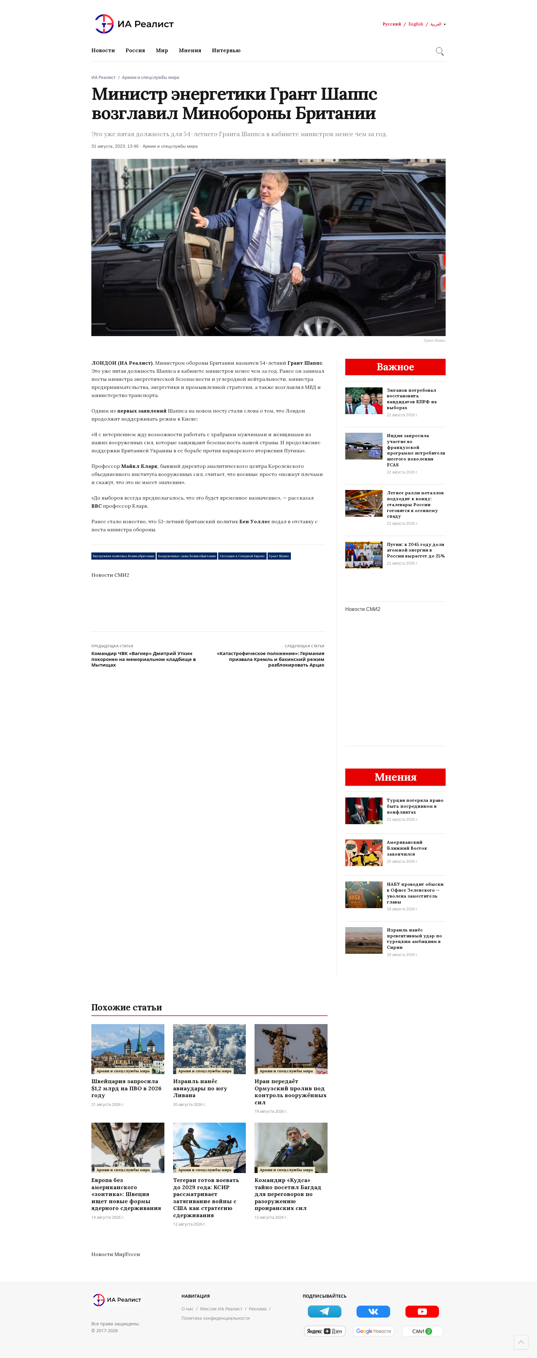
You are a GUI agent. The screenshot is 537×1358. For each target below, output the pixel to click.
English (415, 24)
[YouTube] (422, 1311)
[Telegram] (325, 1311)
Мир (162, 50)
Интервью (226, 50)
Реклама (258, 1309)
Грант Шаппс (279, 556)
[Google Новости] (373, 1331)
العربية (436, 24)
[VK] (373, 1311)
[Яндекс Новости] (325, 1331)
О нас (187, 1309)
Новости (103, 50)
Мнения (190, 50)
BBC (96, 506)
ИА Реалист (103, 77)
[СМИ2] (422, 1331)
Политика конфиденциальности (215, 1318)
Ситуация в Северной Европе (242, 556)
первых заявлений (142, 411)
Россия (135, 50)
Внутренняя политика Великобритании (123, 556)
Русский (392, 24)
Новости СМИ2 (110, 575)
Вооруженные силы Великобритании (187, 556)
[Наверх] (521, 1342)
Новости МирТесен (115, 1254)
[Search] (439, 50)
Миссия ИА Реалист (221, 1309)
